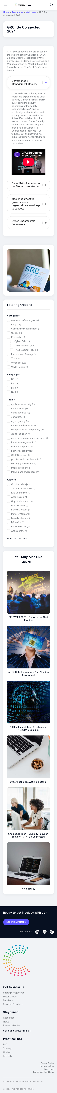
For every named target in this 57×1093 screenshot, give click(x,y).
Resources (17, 12)
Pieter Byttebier (20, 514)
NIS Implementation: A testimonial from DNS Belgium (28, 728)
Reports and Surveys (23, 354)
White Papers (19, 367)
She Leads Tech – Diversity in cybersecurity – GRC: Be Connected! (28, 835)
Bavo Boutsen (20, 518)
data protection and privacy (27, 429)
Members (8, 1000)
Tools (15, 358)
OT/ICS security (20, 455)
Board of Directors (12, 1004)
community (18, 417)
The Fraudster (24, 345)
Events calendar (11, 1025)
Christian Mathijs (21, 484)
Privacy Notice (47, 1066)
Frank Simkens (20, 526)
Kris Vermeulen (20, 492)
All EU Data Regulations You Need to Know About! (28, 673)
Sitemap (7, 1048)
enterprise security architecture (29, 438)
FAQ (5, 1044)
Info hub (7, 1056)
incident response (22, 446)
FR (14, 387)
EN (15, 383)
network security (22, 450)
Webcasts (31, 12)
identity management (23, 442)
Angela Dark (19, 530)
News (6, 1021)
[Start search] (51, 5)
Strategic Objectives (13, 992)
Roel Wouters (19, 505)
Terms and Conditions (43, 1072)
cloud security (20, 412)
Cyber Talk (22, 341)
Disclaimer (49, 1069)
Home (6, 12)
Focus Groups (10, 996)
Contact (7, 1052)
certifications (19, 408)
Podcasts (18, 337)
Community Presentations (26, 328)
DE (14, 379)
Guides (16, 333)
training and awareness (25, 472)
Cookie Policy (47, 1063)
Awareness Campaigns (25, 320)
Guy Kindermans (22, 501)
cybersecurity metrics (23, 425)
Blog (16, 324)
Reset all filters (17, 538)
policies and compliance (26, 459)
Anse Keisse (19, 497)
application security (23, 404)
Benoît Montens (20, 509)
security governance (23, 463)
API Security (28, 888)
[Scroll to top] (52, 1085)
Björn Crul (17, 522)
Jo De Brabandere (23, 488)
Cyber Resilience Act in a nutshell (28, 781)
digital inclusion (21, 433)
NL (14, 391)
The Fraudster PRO (26, 349)
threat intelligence (22, 467)
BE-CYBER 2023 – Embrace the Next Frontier (28, 619)
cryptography (20, 421)
